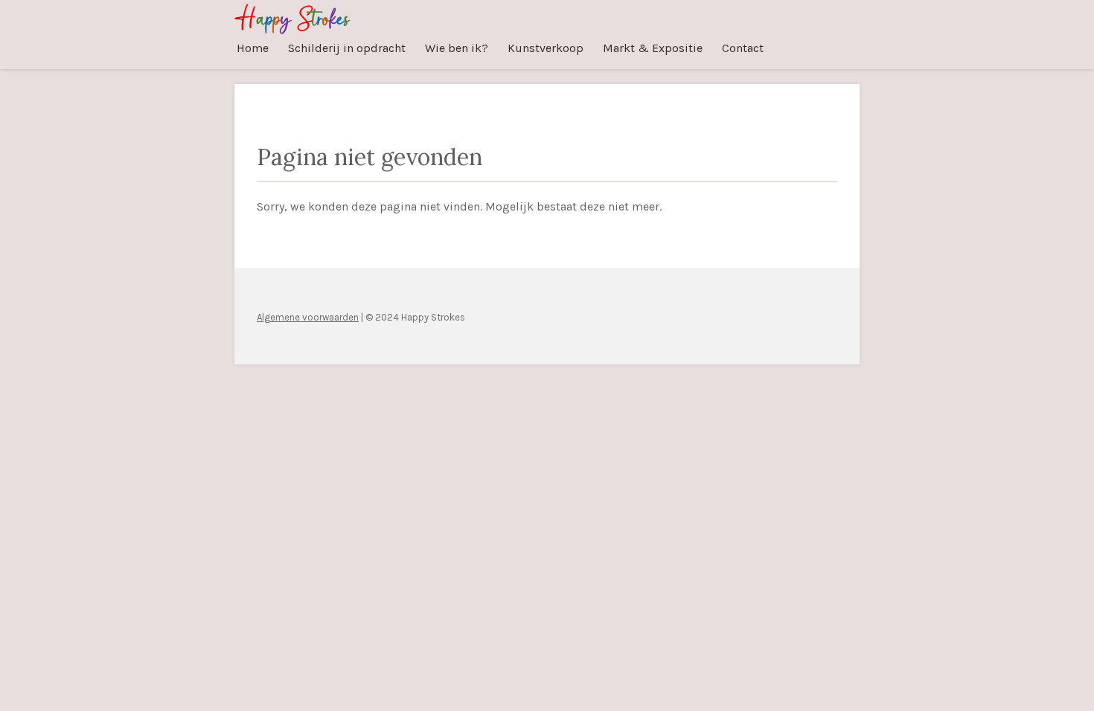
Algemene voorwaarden (308, 317)
